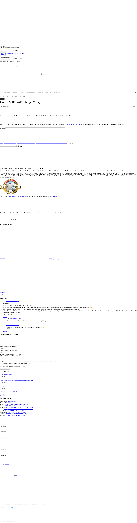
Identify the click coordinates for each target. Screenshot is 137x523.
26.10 (55, 143)
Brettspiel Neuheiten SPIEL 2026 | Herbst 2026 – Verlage (19, 409)
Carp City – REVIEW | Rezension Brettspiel (15, 410)
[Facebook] (130, 63)
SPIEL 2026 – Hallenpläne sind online (15, 406)
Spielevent (9, 96)
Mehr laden (2, 395)
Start (1, 96)
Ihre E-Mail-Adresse (17, 58)
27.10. (58, 143)
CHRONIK (6, 143)
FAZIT (65, 143)
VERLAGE (19, 143)
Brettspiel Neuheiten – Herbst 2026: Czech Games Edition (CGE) (13, 259)
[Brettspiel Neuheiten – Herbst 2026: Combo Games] (23, 277)
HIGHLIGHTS (12, 143)
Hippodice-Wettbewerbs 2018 (73, 124)
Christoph (3, 106)
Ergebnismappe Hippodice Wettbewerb (18, 196)
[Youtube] (136, 63)
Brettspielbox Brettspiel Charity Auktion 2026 (17, 404)
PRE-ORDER (27, 143)
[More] (31, 109)
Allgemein (5, 96)
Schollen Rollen (8, 403)
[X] (134, 63)
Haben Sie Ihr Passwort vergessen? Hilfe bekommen (12, 53)
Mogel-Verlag (54, 196)
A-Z (23, 143)
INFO (1, 143)
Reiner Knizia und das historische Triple (17, 412)
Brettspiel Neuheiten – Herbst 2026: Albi (56, 259)
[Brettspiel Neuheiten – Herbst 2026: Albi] (71, 243)
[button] (135, 93)
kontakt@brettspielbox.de (10, 507)
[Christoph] (6, 219)
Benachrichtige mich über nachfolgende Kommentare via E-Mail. (16, 363)
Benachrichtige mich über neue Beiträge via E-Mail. (13, 366)
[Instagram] (132, 63)
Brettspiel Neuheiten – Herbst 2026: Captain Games (19, 407)
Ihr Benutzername (17, 49)
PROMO (33, 143)
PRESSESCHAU (47, 143)
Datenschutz (3, 54)
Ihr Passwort (16, 50)
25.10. (52, 143)
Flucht (135, 212)
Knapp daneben (12, 401)
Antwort (5, 317)
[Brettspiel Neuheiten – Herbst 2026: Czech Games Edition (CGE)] (23, 243)
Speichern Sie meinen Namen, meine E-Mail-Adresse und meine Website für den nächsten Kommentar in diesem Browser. (29, 361)
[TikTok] (8, 513)
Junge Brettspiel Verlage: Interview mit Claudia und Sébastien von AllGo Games (17, 380)
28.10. (61, 143)
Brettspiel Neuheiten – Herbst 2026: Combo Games (10, 294)
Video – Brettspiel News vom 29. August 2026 (10, 374)
